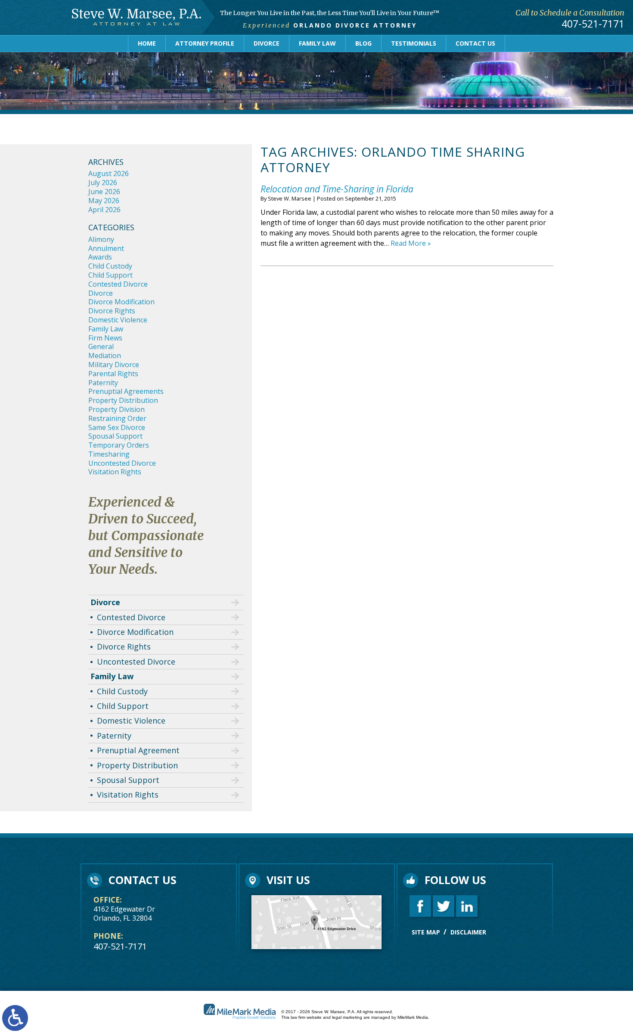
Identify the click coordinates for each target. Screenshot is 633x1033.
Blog (363, 43)
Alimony (101, 239)
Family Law (317, 43)
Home (147, 43)
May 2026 (103, 200)
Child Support (110, 275)
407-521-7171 (593, 24)
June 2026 (104, 191)
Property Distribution (123, 400)
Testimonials (413, 43)
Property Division (116, 409)
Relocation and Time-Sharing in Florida (337, 189)
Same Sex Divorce (116, 427)
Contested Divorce (118, 284)
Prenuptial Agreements (126, 391)
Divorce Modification (121, 301)
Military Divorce (113, 364)
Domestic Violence (117, 320)
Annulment (106, 248)
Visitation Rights (114, 471)
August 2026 (108, 173)
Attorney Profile (204, 43)
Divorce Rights (111, 310)
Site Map (426, 932)
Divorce (266, 43)
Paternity (103, 382)
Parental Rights (113, 373)
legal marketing (347, 1017)
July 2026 (102, 182)
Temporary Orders (118, 445)
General (101, 346)
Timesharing (109, 454)
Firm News (105, 338)
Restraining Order (117, 418)
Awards (100, 257)
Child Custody (110, 266)
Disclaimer (468, 932)
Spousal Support (115, 436)
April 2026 (104, 209)
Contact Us (475, 43)
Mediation (104, 355)
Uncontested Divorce (122, 463)
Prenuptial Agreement (138, 750)
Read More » (411, 243)
